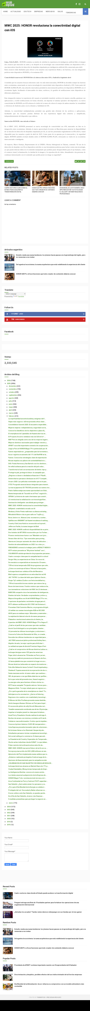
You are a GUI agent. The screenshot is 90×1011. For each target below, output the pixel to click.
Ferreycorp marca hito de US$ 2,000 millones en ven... (27, 751)
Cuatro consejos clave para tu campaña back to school (28, 556)
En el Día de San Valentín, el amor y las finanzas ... (26, 796)
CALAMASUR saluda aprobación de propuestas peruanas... (29, 553)
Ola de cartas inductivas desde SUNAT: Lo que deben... (28, 742)
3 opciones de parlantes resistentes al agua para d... (27, 601)
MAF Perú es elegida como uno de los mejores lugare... (28, 440)
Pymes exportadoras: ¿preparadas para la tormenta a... (28, 451)
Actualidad (16, 11)
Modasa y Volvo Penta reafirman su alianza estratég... (28, 511)
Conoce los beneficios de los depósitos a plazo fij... (27, 431)
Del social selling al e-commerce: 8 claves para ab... (27, 736)
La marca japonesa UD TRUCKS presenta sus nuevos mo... (29, 487)
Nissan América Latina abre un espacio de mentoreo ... (28, 664)
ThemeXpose (41, 997)
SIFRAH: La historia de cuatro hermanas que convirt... (27, 496)
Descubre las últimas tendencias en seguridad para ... (27, 637)
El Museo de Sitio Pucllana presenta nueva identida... (27, 700)
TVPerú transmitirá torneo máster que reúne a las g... (27, 583)
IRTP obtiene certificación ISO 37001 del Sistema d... (27, 604)
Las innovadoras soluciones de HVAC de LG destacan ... (28, 589)
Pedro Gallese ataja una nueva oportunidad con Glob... (28, 490)
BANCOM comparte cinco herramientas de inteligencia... (29, 592)
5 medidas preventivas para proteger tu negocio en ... (27, 799)
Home (5, 11)
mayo (11, 407)
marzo (11, 413)
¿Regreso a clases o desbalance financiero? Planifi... (27, 475)
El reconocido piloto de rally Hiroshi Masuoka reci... (27, 706)
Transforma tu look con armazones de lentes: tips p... (27, 469)
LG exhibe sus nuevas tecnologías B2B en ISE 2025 (26, 610)
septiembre (13, 395)
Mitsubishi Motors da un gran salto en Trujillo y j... (26, 514)
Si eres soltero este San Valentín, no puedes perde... (27, 793)
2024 (9, 807)
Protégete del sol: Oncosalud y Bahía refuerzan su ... (27, 790)
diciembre (13, 386)
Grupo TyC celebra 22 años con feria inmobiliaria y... (27, 580)
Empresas (38, 11)
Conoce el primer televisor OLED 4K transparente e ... (27, 724)
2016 (9, 822)
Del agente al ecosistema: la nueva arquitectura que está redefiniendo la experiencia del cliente (50, 264)
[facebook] (76, 4)
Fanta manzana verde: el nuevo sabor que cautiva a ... (27, 673)
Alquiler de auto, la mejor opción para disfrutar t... (26, 643)
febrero (12, 416)
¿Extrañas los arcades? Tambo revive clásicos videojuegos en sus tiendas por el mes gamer (48, 912)
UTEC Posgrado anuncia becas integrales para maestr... (28, 484)
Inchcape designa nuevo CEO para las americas (25, 652)
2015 (9, 825)
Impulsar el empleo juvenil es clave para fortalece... (27, 712)
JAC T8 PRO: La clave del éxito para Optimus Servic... (27, 577)
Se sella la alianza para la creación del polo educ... (26, 466)
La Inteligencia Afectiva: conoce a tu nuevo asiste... (26, 772)
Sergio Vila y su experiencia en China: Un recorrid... (26, 559)
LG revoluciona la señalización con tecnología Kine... (27, 499)
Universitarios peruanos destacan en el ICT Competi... (28, 478)
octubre (12, 392)
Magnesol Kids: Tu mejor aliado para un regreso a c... (27, 688)
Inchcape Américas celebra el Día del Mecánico (25, 571)
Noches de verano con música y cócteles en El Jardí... (27, 718)
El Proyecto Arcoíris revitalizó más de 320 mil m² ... (27, 437)
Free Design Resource (54, 997)
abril (10, 410)
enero (11, 803)
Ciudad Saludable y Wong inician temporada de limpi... (28, 769)
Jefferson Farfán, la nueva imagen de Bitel (23, 526)
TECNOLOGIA (9, 161)
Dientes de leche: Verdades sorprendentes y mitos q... (28, 595)
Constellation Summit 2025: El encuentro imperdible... (28, 424)
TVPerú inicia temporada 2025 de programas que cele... (28, 565)
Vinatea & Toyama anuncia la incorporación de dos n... (28, 670)
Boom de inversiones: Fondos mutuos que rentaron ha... (28, 586)
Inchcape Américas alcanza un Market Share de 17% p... (28, 766)
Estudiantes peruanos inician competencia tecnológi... (28, 733)
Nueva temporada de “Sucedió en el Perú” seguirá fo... (28, 493)
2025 (9, 383)
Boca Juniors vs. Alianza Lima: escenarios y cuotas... (27, 517)
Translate (20, 296)
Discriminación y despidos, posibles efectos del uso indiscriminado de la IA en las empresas (48, 974)
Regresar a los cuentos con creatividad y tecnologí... (27, 697)
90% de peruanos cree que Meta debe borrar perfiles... (28, 676)
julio (10, 401)
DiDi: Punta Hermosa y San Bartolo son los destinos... (27, 463)
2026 (9, 380)
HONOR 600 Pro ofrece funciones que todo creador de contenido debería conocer (43, 190)
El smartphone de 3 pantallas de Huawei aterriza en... (27, 433)
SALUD (60, 11)
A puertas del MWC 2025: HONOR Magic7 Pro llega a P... (28, 622)
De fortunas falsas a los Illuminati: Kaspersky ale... (26, 730)
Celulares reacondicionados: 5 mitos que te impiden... (28, 721)
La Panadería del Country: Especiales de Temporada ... (28, 739)
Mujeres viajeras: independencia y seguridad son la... (27, 428)
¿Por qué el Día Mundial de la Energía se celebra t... (27, 787)
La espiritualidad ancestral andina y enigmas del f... (27, 419)
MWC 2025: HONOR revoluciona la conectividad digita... (28, 505)
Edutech (27, 11)
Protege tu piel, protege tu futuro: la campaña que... (27, 472)
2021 (9, 816)
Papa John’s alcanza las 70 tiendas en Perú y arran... (27, 655)
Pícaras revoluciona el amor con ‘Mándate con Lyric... (28, 535)
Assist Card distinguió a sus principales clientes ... (26, 628)
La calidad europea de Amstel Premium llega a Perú (27, 646)
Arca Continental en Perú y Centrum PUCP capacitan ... (28, 781)
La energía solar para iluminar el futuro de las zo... (26, 682)
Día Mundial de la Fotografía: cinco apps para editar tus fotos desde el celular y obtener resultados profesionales (72, 191)
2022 (9, 813)
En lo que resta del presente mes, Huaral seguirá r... (27, 679)
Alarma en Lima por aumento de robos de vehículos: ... (28, 541)
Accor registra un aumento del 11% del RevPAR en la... (27, 454)
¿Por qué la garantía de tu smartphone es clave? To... (27, 691)
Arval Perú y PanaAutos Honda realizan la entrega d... (27, 715)
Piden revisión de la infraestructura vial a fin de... (26, 745)
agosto (11, 398)
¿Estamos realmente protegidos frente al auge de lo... (28, 757)
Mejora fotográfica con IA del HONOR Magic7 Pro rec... (28, 598)
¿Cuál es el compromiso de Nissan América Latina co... (28, 649)
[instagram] (79, 4)
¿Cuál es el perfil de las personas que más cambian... (27, 625)
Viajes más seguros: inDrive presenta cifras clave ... (27, 422)
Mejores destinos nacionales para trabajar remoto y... (28, 442)
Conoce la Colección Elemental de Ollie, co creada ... (27, 634)
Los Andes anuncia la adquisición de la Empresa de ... (27, 775)
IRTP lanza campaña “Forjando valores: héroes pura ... (28, 685)
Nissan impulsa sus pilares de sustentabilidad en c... (27, 460)
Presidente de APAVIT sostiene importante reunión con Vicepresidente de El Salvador (45, 965)
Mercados (50, 11)
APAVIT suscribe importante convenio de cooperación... (28, 445)
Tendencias (71, 12)
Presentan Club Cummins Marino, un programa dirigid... (28, 607)
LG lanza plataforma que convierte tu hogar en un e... (27, 661)
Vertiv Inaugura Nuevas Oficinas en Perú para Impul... (27, 703)
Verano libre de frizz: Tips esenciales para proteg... (27, 538)
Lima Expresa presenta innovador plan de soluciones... (28, 727)
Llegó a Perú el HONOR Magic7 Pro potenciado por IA (27, 449)
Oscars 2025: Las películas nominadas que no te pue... (28, 481)
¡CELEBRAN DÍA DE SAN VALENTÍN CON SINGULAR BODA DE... (30, 763)
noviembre (13, 389)
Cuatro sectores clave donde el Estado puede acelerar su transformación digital (15, 190)
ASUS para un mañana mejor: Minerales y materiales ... (28, 613)
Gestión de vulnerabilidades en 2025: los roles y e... (27, 544)
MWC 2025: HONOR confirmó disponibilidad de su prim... (28, 529)
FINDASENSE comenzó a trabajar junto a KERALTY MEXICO (29, 547)
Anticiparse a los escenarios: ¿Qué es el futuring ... (26, 694)
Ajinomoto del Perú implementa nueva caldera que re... (28, 754)
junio (11, 404)
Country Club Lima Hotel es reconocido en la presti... (27, 523)
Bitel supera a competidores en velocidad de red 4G (27, 574)
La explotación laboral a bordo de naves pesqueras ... (27, 616)
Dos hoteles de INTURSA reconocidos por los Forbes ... (28, 532)
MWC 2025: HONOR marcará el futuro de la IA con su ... (28, 748)
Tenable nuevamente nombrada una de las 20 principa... (28, 709)
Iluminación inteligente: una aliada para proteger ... (26, 502)
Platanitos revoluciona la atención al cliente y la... (26, 619)
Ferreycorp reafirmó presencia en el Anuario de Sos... (27, 658)
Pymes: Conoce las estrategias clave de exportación (27, 458)
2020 (9, 818)
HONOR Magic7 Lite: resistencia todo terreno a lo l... (27, 778)
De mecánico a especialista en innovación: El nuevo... (27, 562)
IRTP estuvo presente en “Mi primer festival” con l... (27, 550)
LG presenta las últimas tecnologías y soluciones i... (27, 631)
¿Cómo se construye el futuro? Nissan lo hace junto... (27, 568)
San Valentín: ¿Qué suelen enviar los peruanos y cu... (27, 784)
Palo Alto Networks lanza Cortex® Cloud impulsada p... (28, 667)
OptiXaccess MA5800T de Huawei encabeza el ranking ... (28, 520)
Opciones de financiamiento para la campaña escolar (27, 760)
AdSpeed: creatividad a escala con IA (21, 508)
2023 (9, 809)
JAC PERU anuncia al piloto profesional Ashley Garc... (27, 640)
